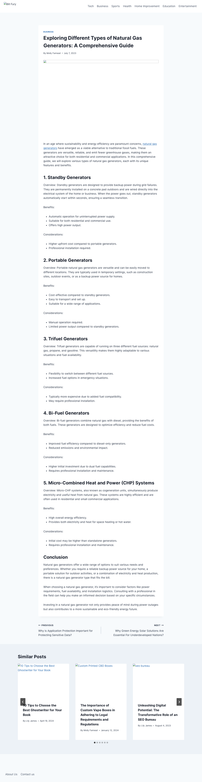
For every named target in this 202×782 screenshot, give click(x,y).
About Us (11, 774)
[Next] (179, 702)
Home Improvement (147, 6)
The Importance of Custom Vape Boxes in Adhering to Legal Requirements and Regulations (97, 714)
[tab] (94, 742)
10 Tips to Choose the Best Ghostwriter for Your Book (42, 710)
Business (102, 6)
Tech (91, 6)
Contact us (27, 774)
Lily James (31, 721)
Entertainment (188, 6)
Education (169, 6)
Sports (115, 6)
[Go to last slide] (22, 702)
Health (127, 6)
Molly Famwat (54, 53)
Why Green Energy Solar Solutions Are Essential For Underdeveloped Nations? (138, 630)
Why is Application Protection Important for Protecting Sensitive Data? (65, 630)
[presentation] (43, 681)
